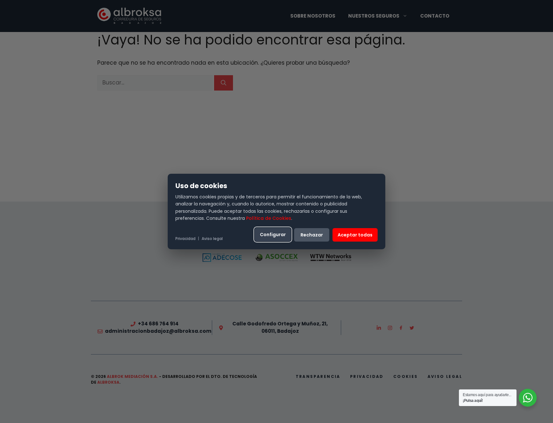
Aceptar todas (355, 235)
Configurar (273, 234)
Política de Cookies (268, 218)
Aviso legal (212, 238)
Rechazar (312, 235)
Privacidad (185, 238)
